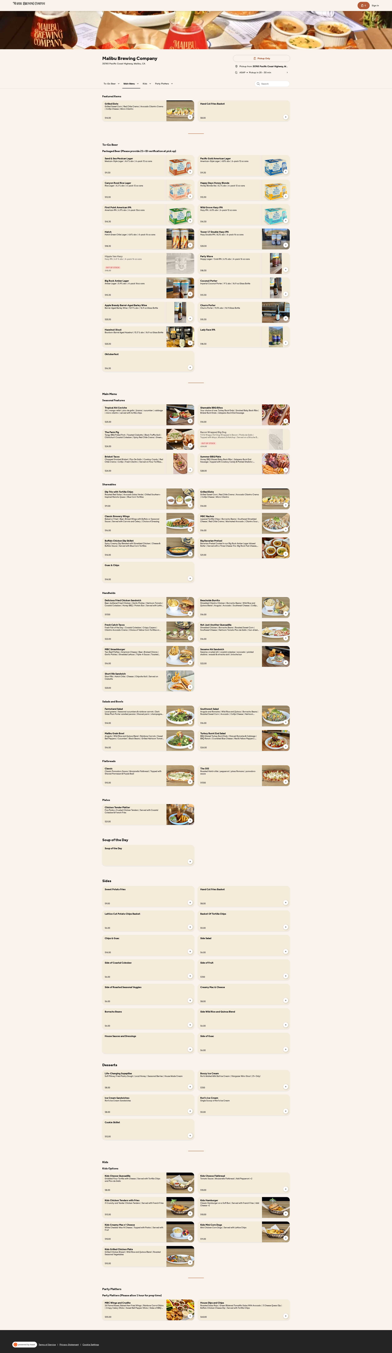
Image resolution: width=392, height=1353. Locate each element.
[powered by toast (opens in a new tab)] (25, 1344)
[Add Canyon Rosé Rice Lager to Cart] (190, 196)
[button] (112, 84)
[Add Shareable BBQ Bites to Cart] (285, 420)
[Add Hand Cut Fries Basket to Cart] (285, 117)
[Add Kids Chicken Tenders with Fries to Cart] (190, 1213)
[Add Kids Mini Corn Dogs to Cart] (285, 1238)
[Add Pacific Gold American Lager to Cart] (285, 171)
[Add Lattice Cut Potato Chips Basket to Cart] (190, 927)
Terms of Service (47, 1344)
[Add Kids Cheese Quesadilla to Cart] (190, 1189)
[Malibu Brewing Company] (29, 3)
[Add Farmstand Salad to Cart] (190, 722)
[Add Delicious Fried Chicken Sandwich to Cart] (190, 613)
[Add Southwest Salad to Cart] (285, 722)
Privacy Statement (69, 1344)
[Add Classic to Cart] (190, 781)
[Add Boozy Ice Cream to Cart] (285, 1086)
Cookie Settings (91, 1344)
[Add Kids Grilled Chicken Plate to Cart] (190, 1262)
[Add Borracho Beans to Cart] (190, 1024)
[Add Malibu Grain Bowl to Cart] (190, 746)
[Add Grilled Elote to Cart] (190, 117)
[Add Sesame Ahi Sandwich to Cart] (285, 662)
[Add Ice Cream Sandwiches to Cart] (190, 1111)
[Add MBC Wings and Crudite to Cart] (190, 1316)
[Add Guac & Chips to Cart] (190, 578)
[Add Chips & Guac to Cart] (190, 951)
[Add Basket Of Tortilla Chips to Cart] (285, 927)
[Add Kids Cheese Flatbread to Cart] (285, 1189)
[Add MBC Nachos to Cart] (285, 529)
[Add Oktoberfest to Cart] (190, 367)
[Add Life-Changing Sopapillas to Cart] (190, 1086)
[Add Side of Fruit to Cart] (285, 976)
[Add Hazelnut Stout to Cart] (190, 343)
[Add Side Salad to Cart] (285, 951)
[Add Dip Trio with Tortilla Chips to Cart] (190, 505)
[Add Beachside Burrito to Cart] (285, 613)
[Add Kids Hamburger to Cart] (285, 1213)
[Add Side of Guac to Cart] (285, 1049)
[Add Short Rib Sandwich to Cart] (190, 687)
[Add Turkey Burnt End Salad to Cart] (285, 746)
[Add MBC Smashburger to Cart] (190, 662)
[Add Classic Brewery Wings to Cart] (190, 529)
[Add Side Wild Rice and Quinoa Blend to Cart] (285, 1024)
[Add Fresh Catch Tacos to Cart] (190, 638)
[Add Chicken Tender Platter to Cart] (190, 820)
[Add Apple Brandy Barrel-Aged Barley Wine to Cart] (190, 318)
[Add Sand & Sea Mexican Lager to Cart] (190, 171)
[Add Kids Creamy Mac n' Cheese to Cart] (190, 1238)
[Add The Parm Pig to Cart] (190, 445)
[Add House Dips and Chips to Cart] (285, 1316)
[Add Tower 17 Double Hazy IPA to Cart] (285, 245)
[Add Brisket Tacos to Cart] (190, 469)
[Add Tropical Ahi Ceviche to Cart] (190, 420)
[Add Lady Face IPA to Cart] (285, 343)
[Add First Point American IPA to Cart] (190, 220)
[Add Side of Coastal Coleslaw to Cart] (190, 976)
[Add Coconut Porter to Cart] (285, 294)
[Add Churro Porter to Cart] (285, 318)
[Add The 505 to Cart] (285, 781)
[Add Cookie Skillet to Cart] (190, 1135)
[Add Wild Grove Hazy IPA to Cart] (285, 220)
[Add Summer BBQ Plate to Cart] (285, 469)
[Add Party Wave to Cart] (285, 269)
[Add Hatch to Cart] (190, 245)
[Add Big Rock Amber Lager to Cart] (190, 294)
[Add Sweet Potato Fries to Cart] (190, 902)
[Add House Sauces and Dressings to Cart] (190, 1049)
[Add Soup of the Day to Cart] (190, 861)
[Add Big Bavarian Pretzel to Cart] (285, 554)
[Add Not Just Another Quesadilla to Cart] (285, 638)
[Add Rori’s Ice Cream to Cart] (285, 1111)
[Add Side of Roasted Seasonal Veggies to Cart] (190, 1000)
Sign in (375, 5)
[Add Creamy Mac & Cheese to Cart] (285, 1000)
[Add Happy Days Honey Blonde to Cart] (285, 196)
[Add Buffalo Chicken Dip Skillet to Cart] (190, 554)
